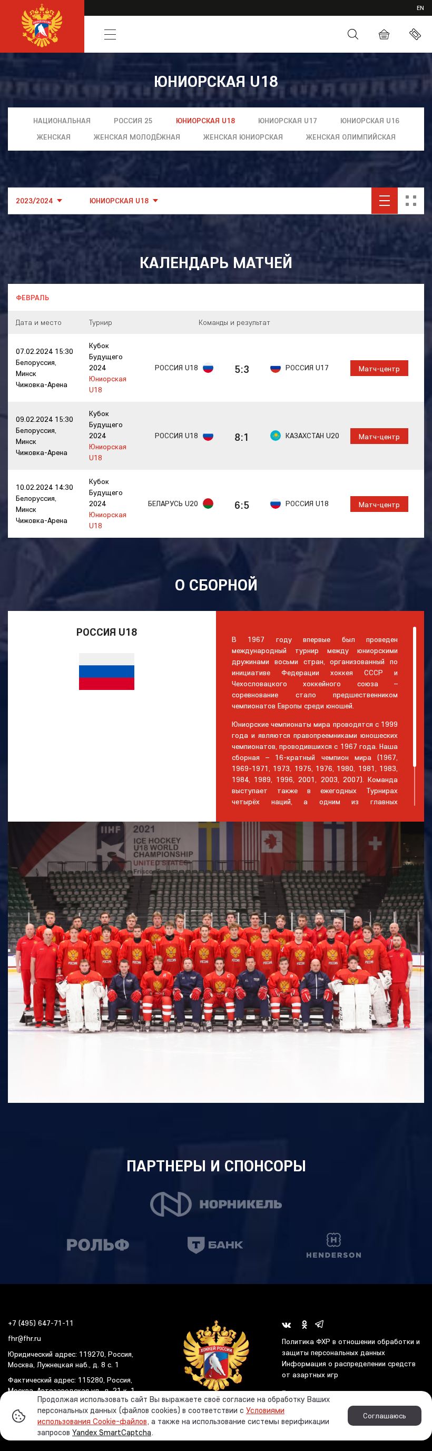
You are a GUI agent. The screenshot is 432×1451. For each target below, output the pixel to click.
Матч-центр (379, 368)
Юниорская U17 (287, 120)
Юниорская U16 (369, 120)
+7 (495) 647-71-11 (41, 1323)
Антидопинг (290, 34)
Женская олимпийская (351, 137)
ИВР (272, 14)
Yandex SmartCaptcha (111, 1432)
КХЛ (87, 14)
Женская (54, 137)
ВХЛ (112, 14)
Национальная (62, 120)
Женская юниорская (243, 137)
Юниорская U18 (205, 120)
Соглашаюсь (384, 1415)
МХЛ (164, 14)
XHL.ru (301, 14)
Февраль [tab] (32, 297)
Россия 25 (133, 120)
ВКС (331, 14)
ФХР (249, 34)
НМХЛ (192, 14)
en (420, 8)
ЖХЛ (137, 14)
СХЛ (220, 14)
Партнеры (365, 14)
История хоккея (200, 34)
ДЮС (246, 14)
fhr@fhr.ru (24, 1338)
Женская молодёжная (137, 137)
